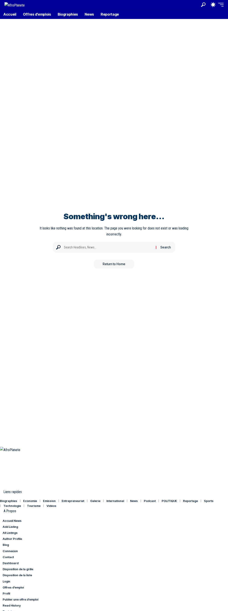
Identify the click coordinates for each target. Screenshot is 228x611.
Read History (12, 605)
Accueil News (12, 520)
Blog (6, 545)
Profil (6, 593)
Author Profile (12, 539)
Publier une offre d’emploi (20, 599)
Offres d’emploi (13, 587)
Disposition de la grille (18, 569)
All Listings (10, 533)
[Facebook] (2, 456)
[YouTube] (12, 456)
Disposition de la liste (17, 575)
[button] (203, 4)
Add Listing (10, 526)
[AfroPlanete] (14, 5)
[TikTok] (17, 456)
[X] (7, 456)
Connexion (10, 551)
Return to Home (114, 264)
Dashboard (10, 563)
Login (6, 581)
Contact (8, 557)
